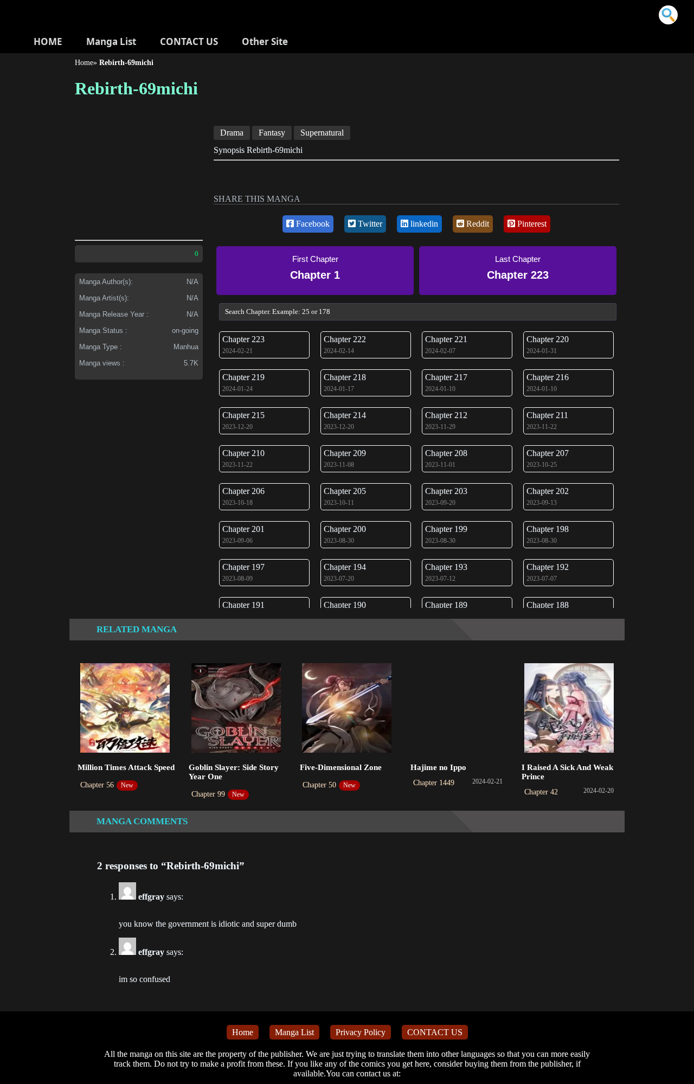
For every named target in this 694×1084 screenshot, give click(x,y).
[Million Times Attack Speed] (125, 709)
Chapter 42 (541, 792)
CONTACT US (189, 41)
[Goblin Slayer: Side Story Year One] (236, 709)
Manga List (111, 41)
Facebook (312, 223)
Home (84, 63)
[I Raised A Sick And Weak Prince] (569, 709)
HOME (48, 41)
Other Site (265, 41)
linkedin (423, 223)
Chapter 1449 (433, 783)
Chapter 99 (208, 794)
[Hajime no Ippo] (458, 709)
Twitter (369, 223)
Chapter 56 (97, 785)
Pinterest (531, 223)
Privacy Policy (360, 1032)
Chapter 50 (319, 785)
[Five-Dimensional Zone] (346, 709)
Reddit (476, 223)
